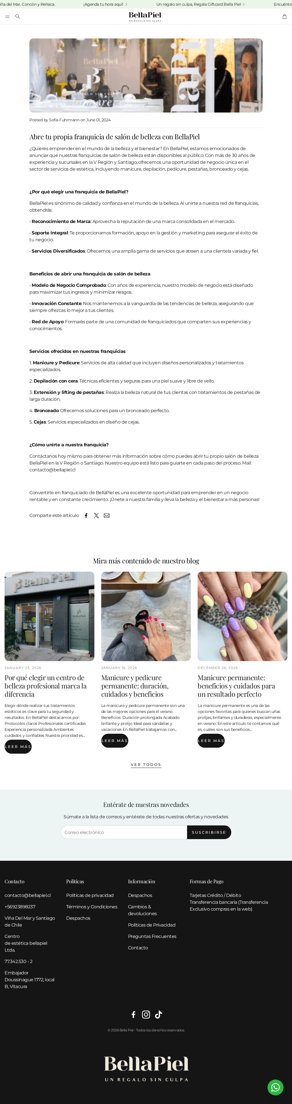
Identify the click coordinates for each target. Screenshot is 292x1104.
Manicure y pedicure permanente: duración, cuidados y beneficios (135, 685)
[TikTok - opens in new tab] (159, 1015)
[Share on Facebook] (86, 515)
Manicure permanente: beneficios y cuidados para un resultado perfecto (236, 685)
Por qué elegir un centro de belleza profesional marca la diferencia (45, 685)
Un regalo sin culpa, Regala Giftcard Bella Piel (177, 4)
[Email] (107, 515)
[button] (7, 17)
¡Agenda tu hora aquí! (83, 4)
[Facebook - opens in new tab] (133, 1015)
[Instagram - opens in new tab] (146, 1015)
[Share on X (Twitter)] (96, 515)
